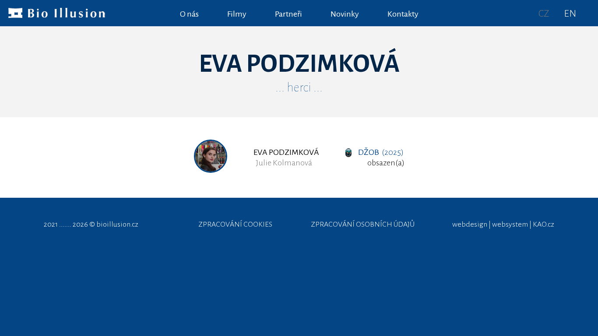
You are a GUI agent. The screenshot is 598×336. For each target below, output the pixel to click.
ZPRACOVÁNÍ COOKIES (235, 224)
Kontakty (403, 14)
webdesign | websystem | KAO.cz (503, 224)
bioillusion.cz (117, 224)
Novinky (345, 14)
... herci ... (299, 87)
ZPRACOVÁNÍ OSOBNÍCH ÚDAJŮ (363, 224)
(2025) (381, 152)
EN (570, 13)
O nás (189, 14)
